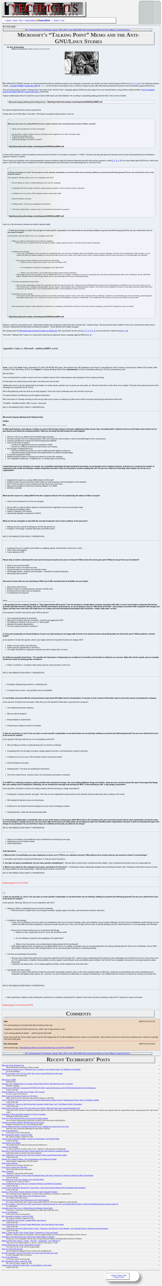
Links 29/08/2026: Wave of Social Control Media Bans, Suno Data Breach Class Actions (33, 1224)
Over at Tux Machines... (10, 1131)
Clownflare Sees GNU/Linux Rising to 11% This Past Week (23, 1179)
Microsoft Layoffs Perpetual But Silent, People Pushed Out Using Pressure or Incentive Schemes (35, 1151)
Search (56, 20)
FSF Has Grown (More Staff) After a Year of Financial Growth (24, 1196)
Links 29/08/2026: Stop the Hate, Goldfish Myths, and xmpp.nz (24, 1220)
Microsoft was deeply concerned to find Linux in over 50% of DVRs (46, 1048)
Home (8, 20)
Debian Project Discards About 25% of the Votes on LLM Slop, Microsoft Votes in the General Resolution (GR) (41, 1108)
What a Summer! (8, 1171)
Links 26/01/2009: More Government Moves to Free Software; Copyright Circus (99, 30)
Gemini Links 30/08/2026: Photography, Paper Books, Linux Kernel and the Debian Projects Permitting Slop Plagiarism (43, 1188)
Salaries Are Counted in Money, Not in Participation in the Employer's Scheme (29, 1159)
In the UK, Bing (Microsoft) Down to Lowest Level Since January (25, 1118)
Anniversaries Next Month (11, 1143)
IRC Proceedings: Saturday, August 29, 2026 (17, 1216)
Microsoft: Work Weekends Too (13, 1065)
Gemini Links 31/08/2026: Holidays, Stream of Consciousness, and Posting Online (30, 1139)
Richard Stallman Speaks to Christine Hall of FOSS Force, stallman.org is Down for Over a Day (35, 1126)
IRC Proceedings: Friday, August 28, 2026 (16, 1261)
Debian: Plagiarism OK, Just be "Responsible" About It (21, 1245)
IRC (20, 20)
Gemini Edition (30, 20)
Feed (62, 20)
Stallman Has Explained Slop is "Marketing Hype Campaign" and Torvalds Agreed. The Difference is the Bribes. (41, 1069)
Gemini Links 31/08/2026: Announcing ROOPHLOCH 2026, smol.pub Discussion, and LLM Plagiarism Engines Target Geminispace (49, 1088)
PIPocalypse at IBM (9, 1080)
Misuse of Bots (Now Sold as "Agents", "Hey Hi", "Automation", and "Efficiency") (31, 1241)
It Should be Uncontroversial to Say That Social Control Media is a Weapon (28, 1237)
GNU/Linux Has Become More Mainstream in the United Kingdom (25, 1200)
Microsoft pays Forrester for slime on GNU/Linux (38, 331)
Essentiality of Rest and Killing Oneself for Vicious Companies (24, 1114)
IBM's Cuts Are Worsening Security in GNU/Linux (20, 1096)
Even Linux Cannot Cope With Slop (14, 1167)
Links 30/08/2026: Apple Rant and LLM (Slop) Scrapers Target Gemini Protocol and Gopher (34, 1155)
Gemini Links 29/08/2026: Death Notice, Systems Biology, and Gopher (27, 1265)
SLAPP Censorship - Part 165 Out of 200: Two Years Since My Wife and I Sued (30, 1253)
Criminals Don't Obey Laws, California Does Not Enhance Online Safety (27, 1208)
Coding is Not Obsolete (10, 1147)
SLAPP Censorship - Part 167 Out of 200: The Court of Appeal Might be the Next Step (32, 1073)
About (15, 20)
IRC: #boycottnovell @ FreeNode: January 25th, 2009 (46, 30)
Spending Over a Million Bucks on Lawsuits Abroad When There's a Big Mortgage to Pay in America (37, 1084)
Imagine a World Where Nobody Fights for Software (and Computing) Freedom (29, 1192)
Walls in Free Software (10, 1163)
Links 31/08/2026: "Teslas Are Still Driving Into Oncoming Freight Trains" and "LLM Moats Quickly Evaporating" (42, 1104)
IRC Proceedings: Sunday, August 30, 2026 (17, 1135)
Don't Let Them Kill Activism (12, 1249)
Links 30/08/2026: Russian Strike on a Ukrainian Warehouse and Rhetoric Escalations (32, 1184)
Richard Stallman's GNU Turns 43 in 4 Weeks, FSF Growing (23, 1092)
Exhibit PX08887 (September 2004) (24, 86)
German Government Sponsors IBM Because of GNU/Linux (23, 1122)
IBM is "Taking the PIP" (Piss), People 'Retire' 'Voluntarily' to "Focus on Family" (30, 1233)
